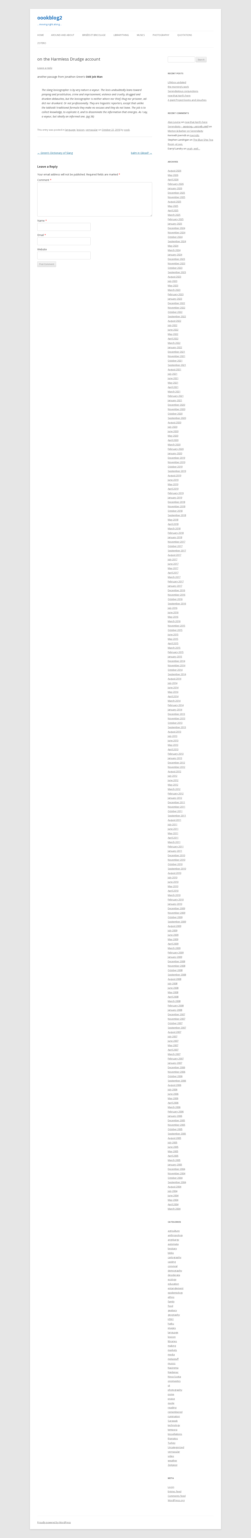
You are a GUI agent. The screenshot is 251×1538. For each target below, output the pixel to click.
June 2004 (173, 1195)
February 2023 (176, 294)
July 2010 (172, 877)
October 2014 (175, 669)
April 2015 (173, 643)
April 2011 (173, 837)
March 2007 (174, 1054)
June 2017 (173, 563)
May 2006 (173, 1098)
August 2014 (174, 678)
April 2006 (173, 1102)
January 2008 (175, 1010)
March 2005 (174, 1160)
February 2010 (176, 899)
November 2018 (176, 506)
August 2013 (174, 731)
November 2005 (176, 1124)
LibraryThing (121, 35)
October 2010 (175, 864)
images (172, 1328)
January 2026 (175, 188)
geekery (172, 1310)
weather (172, 1460)
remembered (175, 1412)
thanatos (173, 1438)
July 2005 (172, 1142)
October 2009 (175, 917)
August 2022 (174, 320)
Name (42, 220)
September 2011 (177, 815)
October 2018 (175, 510)
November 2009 (176, 912)
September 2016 (177, 603)
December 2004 (176, 1169)
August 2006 (174, 1085)
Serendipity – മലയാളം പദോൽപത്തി (188, 126)
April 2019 (173, 488)
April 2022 (173, 338)
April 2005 (173, 1155)
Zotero (41, 43)
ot (169, 1385)
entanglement (175, 1288)
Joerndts (194, 135)
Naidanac (173, 1372)
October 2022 (175, 312)
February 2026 (176, 184)
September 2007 (177, 1027)
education (173, 1283)
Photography (161, 35)
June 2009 (173, 934)
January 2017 (175, 586)
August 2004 (174, 1186)
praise (171, 1398)
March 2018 (174, 528)
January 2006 (175, 1116)
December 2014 (176, 661)
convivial (173, 1266)
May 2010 (173, 886)
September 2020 (177, 418)
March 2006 (174, 1107)
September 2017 (177, 550)
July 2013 (172, 736)
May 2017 (173, 568)
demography (175, 1270)
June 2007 (173, 1041)
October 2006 (175, 1076)
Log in (171, 1487)
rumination (174, 1416)
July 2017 (172, 559)
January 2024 (175, 254)
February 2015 (176, 652)
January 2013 (175, 758)
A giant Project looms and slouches (187, 100)
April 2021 (173, 387)
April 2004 (173, 1204)
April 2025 (173, 210)
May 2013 (173, 745)
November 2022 (176, 307)
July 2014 (172, 683)
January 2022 (175, 347)
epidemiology (175, 1292)
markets (172, 1350)
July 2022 (172, 325)
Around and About (62, 35)
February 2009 (176, 952)
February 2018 (176, 533)
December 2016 (176, 590)
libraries (172, 1341)
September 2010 (177, 868)
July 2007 (172, 1036)
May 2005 (173, 1151)
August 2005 (174, 1138)
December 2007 (176, 1014)
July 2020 (172, 426)
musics (171, 1363)
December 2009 (176, 908)
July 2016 (172, 608)
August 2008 (174, 979)
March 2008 (174, 1001)
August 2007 (174, 1032)
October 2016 (175, 599)
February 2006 (176, 1111)
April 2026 (173, 179)
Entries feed (174, 1491)
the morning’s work (178, 86)
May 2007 (173, 1045)
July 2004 (172, 1191)
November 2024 (176, 232)
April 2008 (173, 996)
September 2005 (177, 1133)
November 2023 (176, 263)
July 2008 (172, 983)
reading (172, 1407)
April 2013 (173, 749)
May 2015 (173, 639)
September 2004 (177, 1182)
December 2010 (176, 855)
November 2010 (176, 859)
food (170, 1306)
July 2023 (172, 281)
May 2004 (173, 1200)
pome (171, 1394)
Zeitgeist (172, 1465)
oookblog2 (49, 17)
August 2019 (174, 475)
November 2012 (176, 767)
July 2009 (172, 930)
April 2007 (173, 1049)
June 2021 (173, 378)
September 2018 (177, 515)
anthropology (175, 1235)
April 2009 (173, 943)
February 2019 (176, 493)
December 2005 (176, 1120)
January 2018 (175, 537)
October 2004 (175, 1177)
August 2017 (174, 555)
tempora (172, 1429)
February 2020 (176, 449)
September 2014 (177, 674)
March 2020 (174, 444)
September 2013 (177, 727)
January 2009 (175, 957)
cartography (174, 1257)
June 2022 (173, 329)
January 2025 (175, 223)
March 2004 (174, 1208)
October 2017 (175, 546)
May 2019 (173, 484)
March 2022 (174, 343)
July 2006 (172, 1089)
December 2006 (176, 1067)
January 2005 (175, 1164)
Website (42, 249)
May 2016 (173, 616)
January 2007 (175, 1063)
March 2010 (174, 895)
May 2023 (173, 285)
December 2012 (176, 762)
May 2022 (173, 334)
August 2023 (174, 276)
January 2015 (175, 656)
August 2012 (174, 771)
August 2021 (174, 369)
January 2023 (175, 298)
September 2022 (177, 316)
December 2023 (176, 259)
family (171, 1301)
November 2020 (176, 409)
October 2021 (175, 360)
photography (175, 1389)
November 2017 (176, 541)
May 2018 (173, 519)
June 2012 (173, 780)
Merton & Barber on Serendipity (185, 131)
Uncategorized (176, 1447)
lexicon (81, 129)
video (171, 1456)
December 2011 (176, 802)
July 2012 (172, 775)
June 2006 (173, 1094)
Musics (141, 35)
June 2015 (173, 634)
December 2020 (176, 404)
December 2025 (176, 192)
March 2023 (174, 290)
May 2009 (173, 939)
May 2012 (173, 784)
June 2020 (173, 431)
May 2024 (173, 245)
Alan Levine (174, 122)
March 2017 (174, 577)
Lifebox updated (177, 82)
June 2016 (173, 612)
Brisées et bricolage (93, 35)
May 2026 (173, 175)
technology (174, 1425)
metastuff (173, 1359)
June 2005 (173, 1147)
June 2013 (173, 740)
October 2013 (175, 722)
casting (172, 1261)
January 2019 (175, 497)
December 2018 (176, 502)
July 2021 (172, 373)
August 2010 (174, 873)
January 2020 (175, 453)
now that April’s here (179, 95)
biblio (171, 1253)
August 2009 (174, 926)
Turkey (171, 1442)
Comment (44, 180)
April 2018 (173, 524)
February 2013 (176, 753)
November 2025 (176, 197)
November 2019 (176, 462)
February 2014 (176, 705)
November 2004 (176, 1173)
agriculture (174, 1230)
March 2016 (174, 621)
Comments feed (177, 1496)
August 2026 (174, 170)
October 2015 (175, 630)
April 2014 (173, 696)
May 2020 (173, 435)
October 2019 (175, 466)
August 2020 (174, 422)
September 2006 (177, 1080)
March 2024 (174, 250)
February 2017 (176, 581)
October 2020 (175, 413)
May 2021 (173, 382)
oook (127, 129)
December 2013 (176, 714)
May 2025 (173, 206)
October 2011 (175, 811)
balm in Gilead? (141, 153)
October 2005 (175, 1129)
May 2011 (173, 833)
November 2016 (176, 594)
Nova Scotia (174, 1376)
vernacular (92, 129)
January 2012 (175, 798)
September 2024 (177, 241)
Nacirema (173, 1367)
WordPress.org (176, 1500)
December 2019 (176, 457)
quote (171, 1403)
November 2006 (176, 1071)
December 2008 (176, 961)
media (171, 1354)
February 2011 (176, 846)
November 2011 (176, 806)
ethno (171, 1297)
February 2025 (176, 219)
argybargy (173, 1239)
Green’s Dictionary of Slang (55, 153)
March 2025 (174, 214)
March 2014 (174, 700)
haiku (171, 1323)
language (70, 129)
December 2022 (176, 303)
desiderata (174, 1275)
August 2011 (174, 820)
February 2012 (176, 793)
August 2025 (174, 201)
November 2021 (176, 356)
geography (174, 1314)
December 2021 (176, 351)
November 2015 (176, 625)
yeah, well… (193, 148)
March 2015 (174, 647)
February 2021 (176, 396)
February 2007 (176, 1058)
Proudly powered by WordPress (54, 1522)
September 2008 (177, 974)
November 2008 (176, 965)
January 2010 (175, 904)
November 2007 (176, 1018)
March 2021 (174, 391)
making (172, 1345)
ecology (172, 1279)
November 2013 (176, 718)
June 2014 (173, 687)
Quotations (184, 35)
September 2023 (177, 272)
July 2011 (172, 824)
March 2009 (174, 948)
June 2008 (173, 988)
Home (40, 35)
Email (41, 235)
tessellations (175, 1434)
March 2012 (174, 789)
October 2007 (175, 1023)
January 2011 (175, 851)
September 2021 (177, 365)
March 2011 (174, 842)
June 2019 (173, 479)
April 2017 (173, 572)
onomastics (174, 1381)
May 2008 (173, 992)
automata (173, 1244)
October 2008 (175, 970)
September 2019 (177, 471)
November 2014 (176, 665)
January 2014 (175, 709)
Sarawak (173, 1420)
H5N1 (171, 1319)
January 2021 (175, 400)
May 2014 (173, 692)
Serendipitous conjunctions (183, 91)
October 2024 (175, 237)
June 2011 (173, 828)
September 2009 (177, 921)
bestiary (172, 1248)
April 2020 (173, 440)
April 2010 (173, 890)
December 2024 (176, 228)
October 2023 (175, 267)
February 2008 (176, 1005)
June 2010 (173, 881)
